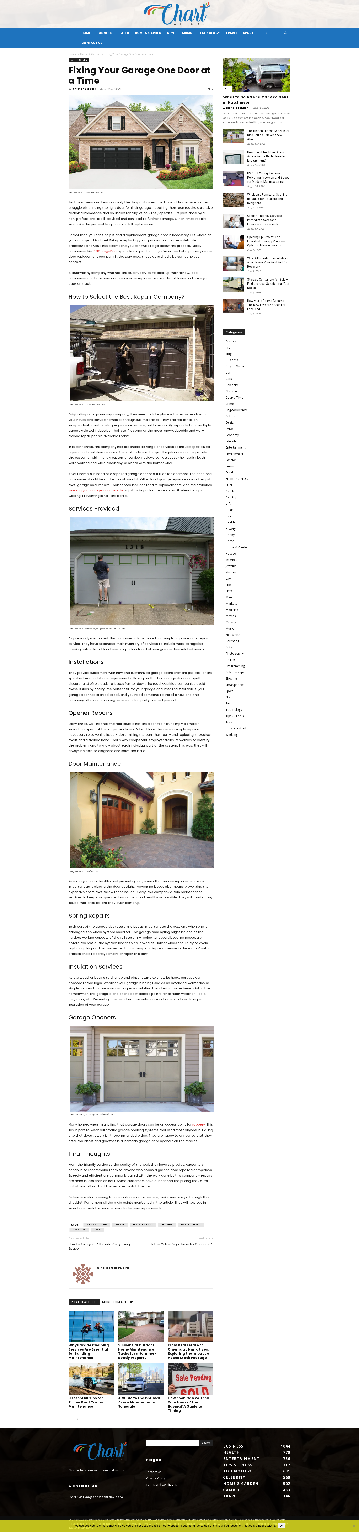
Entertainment (236, 447)
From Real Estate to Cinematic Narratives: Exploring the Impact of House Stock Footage (189, 1351)
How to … (232, 553)
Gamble (231, 491)
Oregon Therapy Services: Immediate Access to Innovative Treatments (265, 220)
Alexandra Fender (235, 107)
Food (229, 472)
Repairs (167, 1224)
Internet (231, 560)
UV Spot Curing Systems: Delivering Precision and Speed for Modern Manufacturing (268, 177)
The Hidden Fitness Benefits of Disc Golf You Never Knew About (268, 135)
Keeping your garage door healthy (96, 490)
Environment (234, 454)
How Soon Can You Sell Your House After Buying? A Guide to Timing (188, 1404)
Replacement (191, 1224)
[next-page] (77, 1418)
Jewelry (231, 566)
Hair (228, 516)
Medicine (232, 610)
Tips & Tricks (235, 716)
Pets (263, 33)
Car (227, 88)
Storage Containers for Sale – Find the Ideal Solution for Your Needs (268, 284)
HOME (86, 33)
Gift (228, 504)
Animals (231, 341)
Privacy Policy (155, 1478)
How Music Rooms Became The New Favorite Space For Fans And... (266, 305)
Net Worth (233, 635)
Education (233, 441)
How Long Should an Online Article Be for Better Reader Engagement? (266, 156)
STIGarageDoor (105, 251)
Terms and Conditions (161, 1484)
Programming (235, 666)
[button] (285, 33)
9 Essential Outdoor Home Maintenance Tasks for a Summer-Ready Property (137, 1351)
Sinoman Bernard (84, 89)
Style (171, 33)
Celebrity (232, 385)
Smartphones (235, 685)
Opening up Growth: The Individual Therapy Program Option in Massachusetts (266, 241)
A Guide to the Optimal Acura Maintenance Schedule (139, 1402)
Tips (97, 1229)
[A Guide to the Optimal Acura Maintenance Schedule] (141, 1379)
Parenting (232, 641)
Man (229, 597)
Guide (230, 510)
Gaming (231, 497)
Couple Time (234, 397)
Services (79, 1229)
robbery (198, 1124)
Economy (232, 435)
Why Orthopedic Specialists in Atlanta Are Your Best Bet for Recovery (267, 262)
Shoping (231, 678)
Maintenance (143, 1224)
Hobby (230, 535)
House (120, 1224)
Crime (230, 404)
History (231, 529)
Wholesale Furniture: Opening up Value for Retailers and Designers (267, 199)
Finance (231, 466)
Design (230, 422)
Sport (248, 33)
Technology (209, 33)
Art (228, 347)
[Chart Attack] (179, 14)
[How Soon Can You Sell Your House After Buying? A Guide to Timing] (190, 1379)
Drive (229, 429)
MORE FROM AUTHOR (117, 1302)
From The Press (237, 479)
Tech (229, 703)
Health (123, 33)
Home (72, 54)
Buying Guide (235, 366)
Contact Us (91, 43)
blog (229, 354)
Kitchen (231, 572)
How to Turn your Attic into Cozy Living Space (99, 1246)
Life (228, 585)
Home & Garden (148, 33)
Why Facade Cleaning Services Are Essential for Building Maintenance (89, 1351)
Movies (231, 616)
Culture (231, 416)
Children (231, 391)
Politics (231, 660)
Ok (281, 1525)
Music (187, 33)
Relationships (235, 672)
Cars (229, 379)
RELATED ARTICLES (84, 1302)
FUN (229, 485)
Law (228, 578)
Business (104, 33)
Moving (231, 622)
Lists (229, 591)
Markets (231, 603)
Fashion (231, 460)
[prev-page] (71, 1418)
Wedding (232, 735)
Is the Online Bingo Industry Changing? (182, 1244)
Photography (235, 653)
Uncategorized (236, 728)
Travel (231, 33)
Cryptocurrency (236, 410)
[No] (354, 1526)
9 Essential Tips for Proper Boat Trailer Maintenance (86, 1402)
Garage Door (97, 1224)
